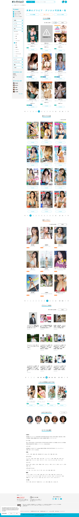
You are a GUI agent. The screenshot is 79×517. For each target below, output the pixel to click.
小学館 (64, 436)
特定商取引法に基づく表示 (35, 511)
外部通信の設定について (44, 511)
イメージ (15, 59)
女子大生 (59, 474)
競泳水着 (41, 454)
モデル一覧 (20, 93)
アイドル (36, 474)
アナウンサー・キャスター (48, 476)
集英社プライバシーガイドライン (24, 511)
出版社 (15, 20)
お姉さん (35, 464)
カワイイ (56, 464)
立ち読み (32, 49)
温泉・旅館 (52, 470)
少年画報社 (28, 438)
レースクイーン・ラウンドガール (33, 476)
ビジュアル (16, 31)
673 (59, 377)
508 (62, 300)
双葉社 (48, 438)
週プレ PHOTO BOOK (30, 442)
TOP (12, 5)
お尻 (16, 38)
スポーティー (17, 51)
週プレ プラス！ (17, 14)
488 (43, 377)
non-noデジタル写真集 (62, 442)
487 (41, 377)
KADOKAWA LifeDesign (45, 436)
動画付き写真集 (43, 448)
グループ (39, 470)
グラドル (29, 474)
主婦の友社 (60, 436)
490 (49, 377)
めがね (47, 454)
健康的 (16, 47)
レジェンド (37, 477)
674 (61, 377)
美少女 (29, 464)
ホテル (45, 470)
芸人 (44, 477)
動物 (51, 481)
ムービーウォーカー (53, 438)
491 (52, 377)
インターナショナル (18, 53)
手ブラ (29, 481)
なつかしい (48, 464)
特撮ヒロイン (30, 477)
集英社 (57, 436)
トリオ (33, 470)
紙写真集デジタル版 (30, 448)
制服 (35, 454)
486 (38, 377)
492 (55, 377)
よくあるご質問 (51, 511)
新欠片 (38, 438)
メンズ (45, 481)
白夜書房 (44, 438)
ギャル (60, 460)
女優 (42, 474)
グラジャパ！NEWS (18, 16)
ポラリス (33, 449)
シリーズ (15, 25)
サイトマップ (62, 511)
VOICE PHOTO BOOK (51, 448)
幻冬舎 (54, 436)
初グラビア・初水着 (37, 481)
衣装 (14, 28)
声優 (53, 474)
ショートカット (18, 40)
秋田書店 (28, 436)
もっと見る (63, 412)
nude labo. (37, 449)
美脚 (56, 458)
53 (59, 215)
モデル (48, 474)
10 (55, 111)
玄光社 (51, 436)
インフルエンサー (59, 476)
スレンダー (30, 458)
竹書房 (32, 438)
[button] (65, 391)
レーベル (15, 23)
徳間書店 (35, 438)
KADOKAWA (38, 436)
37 (59, 111)
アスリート (50, 477)
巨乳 (16, 36)
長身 (61, 458)
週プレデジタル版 (18, 13)
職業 (14, 64)
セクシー (63, 464)
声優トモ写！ (28, 449)
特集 (13, 77)
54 (62, 215)
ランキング (15, 75)
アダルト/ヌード (57, 477)
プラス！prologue (37, 448)
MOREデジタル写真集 (53, 442)
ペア (28, 470)
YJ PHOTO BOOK (38, 442)
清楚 (28, 465)
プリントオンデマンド (59, 448)
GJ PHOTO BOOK (45, 442)
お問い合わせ (57, 511)
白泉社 (41, 438)
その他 (15, 67)
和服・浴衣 (54, 454)
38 (62, 111)
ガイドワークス (33, 436)
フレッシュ (17, 49)
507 (59, 300)
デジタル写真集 (17, 11)
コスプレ (29, 454)
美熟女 (42, 464)
